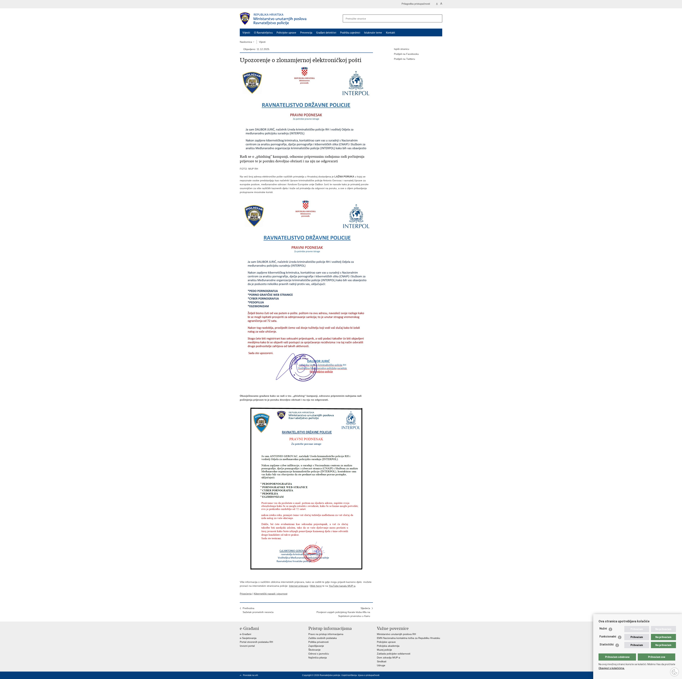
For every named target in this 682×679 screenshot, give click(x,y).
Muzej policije (384, 649)
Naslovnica (246, 41)
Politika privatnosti (318, 641)
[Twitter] (423, 675)
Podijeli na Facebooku (406, 54)
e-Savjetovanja (248, 638)
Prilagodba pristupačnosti (416, 3)
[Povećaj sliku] (306, 108)
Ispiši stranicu (401, 49)
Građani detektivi (326, 32)
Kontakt (390, 32)
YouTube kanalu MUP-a (342, 585)
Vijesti (246, 32)
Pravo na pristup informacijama (325, 634)
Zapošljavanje (316, 645)
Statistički (606, 644)
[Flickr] (435, 675)
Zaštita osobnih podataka (322, 638)
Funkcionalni (607, 636)
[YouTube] (429, 675)
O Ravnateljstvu (263, 32)
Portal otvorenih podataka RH (256, 641)
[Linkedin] (440, 675)
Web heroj (316, 585)
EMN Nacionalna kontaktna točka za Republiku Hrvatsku (408, 638)
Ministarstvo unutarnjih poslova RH (396, 634)
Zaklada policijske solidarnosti (393, 653)
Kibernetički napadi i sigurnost (270, 593)
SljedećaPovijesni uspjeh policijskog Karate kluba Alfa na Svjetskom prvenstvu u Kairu (343, 612)
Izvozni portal (247, 645)
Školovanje (314, 649)
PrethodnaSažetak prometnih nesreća (258, 610)
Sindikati (381, 661)
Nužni (603, 628)
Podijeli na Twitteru (404, 58)
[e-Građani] (255, 4)
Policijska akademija (388, 645)
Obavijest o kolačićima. (612, 668)
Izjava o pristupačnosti (368, 675)
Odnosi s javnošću (318, 653)
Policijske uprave (286, 32)
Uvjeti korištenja (349, 675)
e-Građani (245, 634)
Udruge (381, 665)
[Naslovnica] (290, 18)
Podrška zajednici (350, 32)
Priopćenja (246, 593)
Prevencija (306, 32)
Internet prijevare (298, 585)
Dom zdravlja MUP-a (388, 657)
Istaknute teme (373, 32)
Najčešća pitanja (317, 657)
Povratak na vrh (250, 675)
